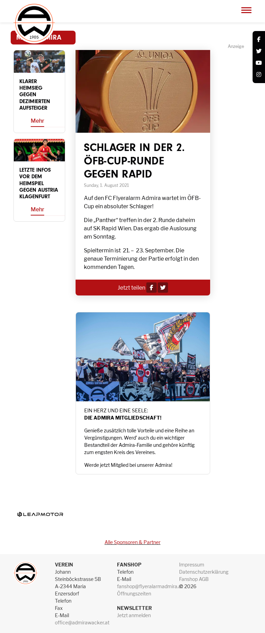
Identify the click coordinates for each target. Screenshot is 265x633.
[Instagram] (259, 75)
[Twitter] (259, 51)
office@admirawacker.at (82, 622)
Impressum (191, 564)
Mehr (37, 121)
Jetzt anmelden (134, 615)
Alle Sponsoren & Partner (132, 542)
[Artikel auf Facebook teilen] (151, 287)
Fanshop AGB (194, 579)
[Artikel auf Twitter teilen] (163, 287)
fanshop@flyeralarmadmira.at (150, 586)
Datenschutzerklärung (203, 572)
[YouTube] (259, 63)
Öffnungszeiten (134, 593)
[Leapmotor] (40, 514)
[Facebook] (259, 40)
